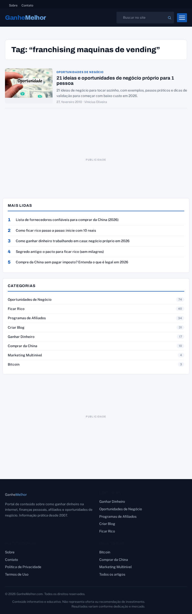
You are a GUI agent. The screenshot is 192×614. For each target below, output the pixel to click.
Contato (27, 5)
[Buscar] (170, 18)
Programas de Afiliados (27, 318)
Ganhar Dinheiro (21, 337)
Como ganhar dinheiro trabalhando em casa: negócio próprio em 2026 (73, 241)
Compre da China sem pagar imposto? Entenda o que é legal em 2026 (72, 262)
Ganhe (25, 17)
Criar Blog (16, 327)
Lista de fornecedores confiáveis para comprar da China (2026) (67, 220)
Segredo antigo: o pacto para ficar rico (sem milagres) (60, 252)
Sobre (13, 5)
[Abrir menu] (182, 17)
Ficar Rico (16, 309)
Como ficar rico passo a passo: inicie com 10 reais (56, 230)
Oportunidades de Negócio (80, 72)
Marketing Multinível (25, 355)
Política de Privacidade (23, 567)
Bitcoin (14, 364)
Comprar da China (22, 346)
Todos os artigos (112, 574)
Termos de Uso (16, 574)
